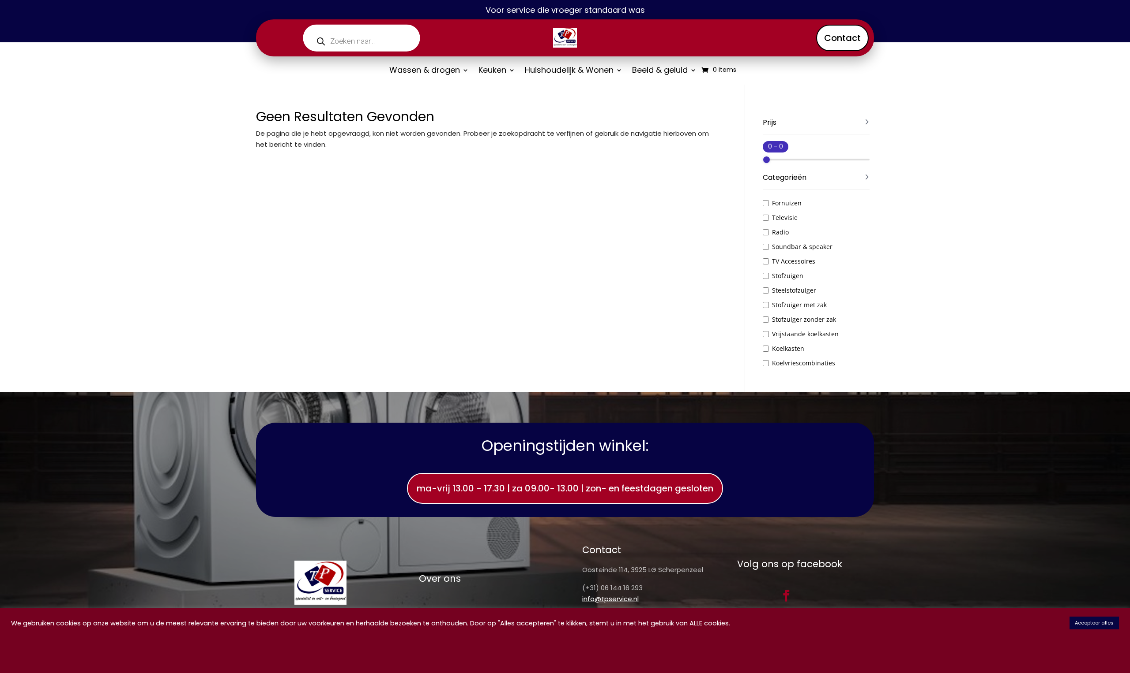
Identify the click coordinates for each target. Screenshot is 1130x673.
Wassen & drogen (424, 71)
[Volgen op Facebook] (786, 595)
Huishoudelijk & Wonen (569, 71)
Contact (842, 38)
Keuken (492, 71)
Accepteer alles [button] (1094, 622)
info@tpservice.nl (610, 598)
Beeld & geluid (660, 71)
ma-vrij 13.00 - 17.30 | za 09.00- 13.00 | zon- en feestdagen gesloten (565, 488)
